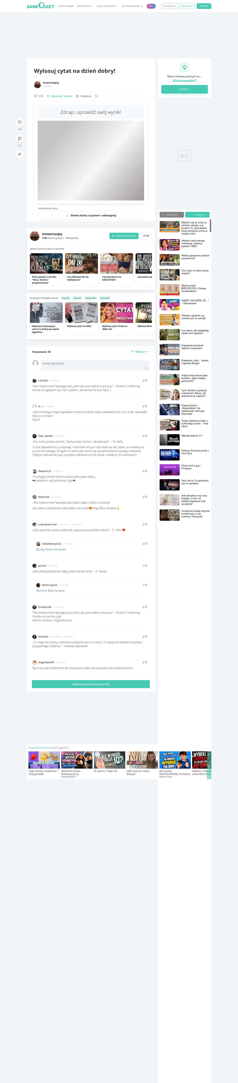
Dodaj (204, 6)
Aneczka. (43, 636)
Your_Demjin (45, 436)
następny (199, 214)
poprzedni (171, 214)
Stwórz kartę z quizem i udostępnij (93, 215)
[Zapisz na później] (96, 96)
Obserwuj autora (126, 235)
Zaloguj (187, 6)
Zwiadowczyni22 (51, 543)
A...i (40, 406)
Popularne (66, 6)
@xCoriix (41, 591)
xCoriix (42, 565)
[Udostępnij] (20, 154)
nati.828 (43, 380)
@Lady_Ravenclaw (47, 549)
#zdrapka (104, 298)
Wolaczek (43, 496)
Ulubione (85, 96)
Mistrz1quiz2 (49, 585)
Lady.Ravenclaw (47, 524)
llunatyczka (44, 607)
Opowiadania (132, 6)
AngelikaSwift (46, 662)
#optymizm (90, 298)
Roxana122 (44, 471)
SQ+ (151, 6)
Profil (146, 235)
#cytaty (65, 298)
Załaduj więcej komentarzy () (90, 684)
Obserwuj (61, 96)
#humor (77, 298)
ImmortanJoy (51, 82)
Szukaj (170, 6)
